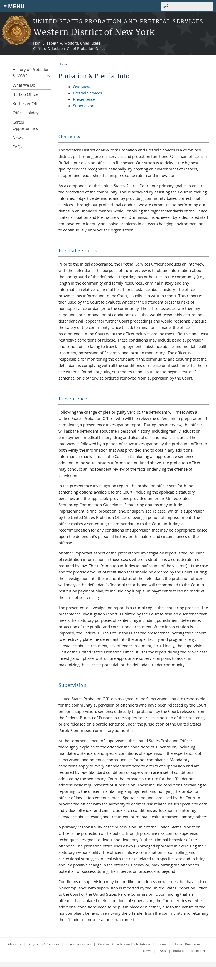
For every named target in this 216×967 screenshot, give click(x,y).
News (18, 137)
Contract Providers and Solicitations (124, 944)
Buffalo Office (25, 94)
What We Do (24, 85)
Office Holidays (26, 112)
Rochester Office (27, 103)
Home (62, 64)
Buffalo (178, 951)
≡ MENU (13, 6)
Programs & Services (43, 944)
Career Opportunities (25, 125)
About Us (14, 944)
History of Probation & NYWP (31, 72)
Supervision (83, 105)
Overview (81, 86)
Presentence (84, 99)
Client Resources (78, 944)
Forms (161, 944)
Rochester (198, 951)
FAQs (17, 146)
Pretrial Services (87, 93)
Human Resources (187, 944)
